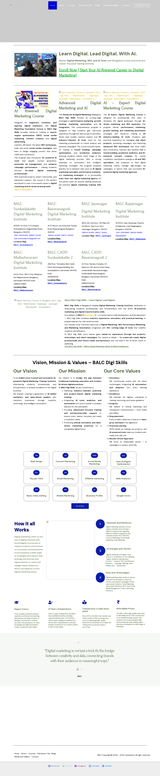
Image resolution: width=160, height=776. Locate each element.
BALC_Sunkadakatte (23, 245)
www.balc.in (130, 755)
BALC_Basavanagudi (57, 241)
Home (52, 5)
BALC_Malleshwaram (23, 290)
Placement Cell (85, 5)
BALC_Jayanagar (103, 236)
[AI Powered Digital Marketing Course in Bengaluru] (19, 5)
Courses (71, 5)
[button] (142, 5)
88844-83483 (88, 232)
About (61, 5)
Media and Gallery (111, 5)
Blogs (97, 5)
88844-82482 (54, 235)
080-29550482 (21, 235)
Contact (126, 5)
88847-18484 (101, 232)
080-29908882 (123, 232)
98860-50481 (35, 235)
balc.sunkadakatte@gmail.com (27, 238)
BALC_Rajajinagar (138, 239)
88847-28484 (67, 235)
